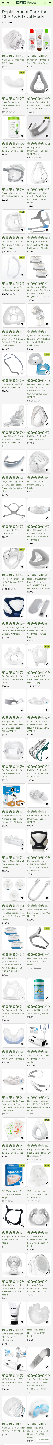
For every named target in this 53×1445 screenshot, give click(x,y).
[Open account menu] (44, 3)
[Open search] (8, 3)
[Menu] (3, 3)
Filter (8, 23)
